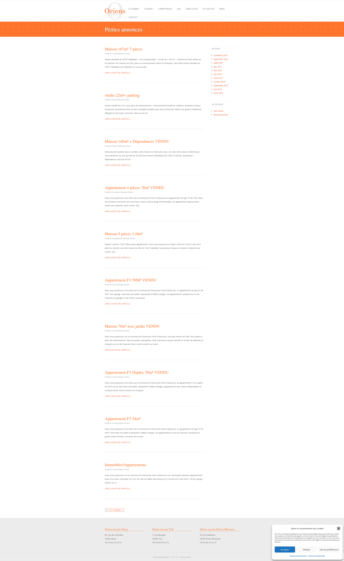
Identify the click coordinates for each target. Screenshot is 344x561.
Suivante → (118, 510)
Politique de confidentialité (298, 556)
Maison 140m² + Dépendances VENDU (137, 141)
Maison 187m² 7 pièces (123, 49)
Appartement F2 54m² (123, 418)
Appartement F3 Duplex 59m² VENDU (137, 372)
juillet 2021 (218, 63)
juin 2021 (218, 66)
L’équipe (148, 9)
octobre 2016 (219, 81)
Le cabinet (133, 9)
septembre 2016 (221, 85)
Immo (222, 9)
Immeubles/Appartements (125, 464)
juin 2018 (218, 74)
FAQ (179, 9)
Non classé (218, 111)
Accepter (285, 549)
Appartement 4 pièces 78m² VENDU (135, 187)
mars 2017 (218, 78)
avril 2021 (218, 70)
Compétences (165, 9)
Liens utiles (192, 9)
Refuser (306, 549)
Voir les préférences (329, 549)
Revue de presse (221, 114)
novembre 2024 (220, 55)
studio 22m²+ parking (122, 95)
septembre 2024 (221, 59)
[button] (338, 528)
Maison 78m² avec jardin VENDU (132, 326)
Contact (133, 17)
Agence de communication (161, 557)
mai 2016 (218, 89)
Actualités (208, 9)
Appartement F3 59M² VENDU (130, 280)
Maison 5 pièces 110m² (123, 233)
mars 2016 (218, 93)
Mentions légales (185, 557)
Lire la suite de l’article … (118, 72)
